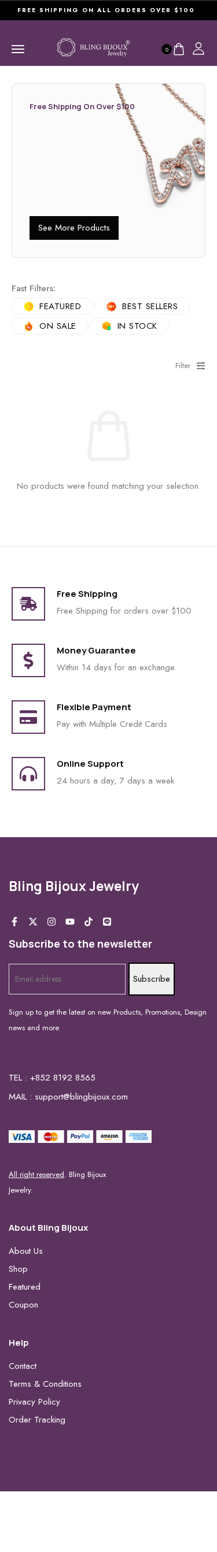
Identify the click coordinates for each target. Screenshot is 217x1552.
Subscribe (151, 978)
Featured (60, 306)
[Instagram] (51, 921)
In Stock (137, 326)
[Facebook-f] (14, 921)
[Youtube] (70, 921)
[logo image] (93, 48)
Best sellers (150, 306)
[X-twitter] (33, 921)
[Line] (107, 921)
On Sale (57, 326)
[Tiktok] (88, 921)
